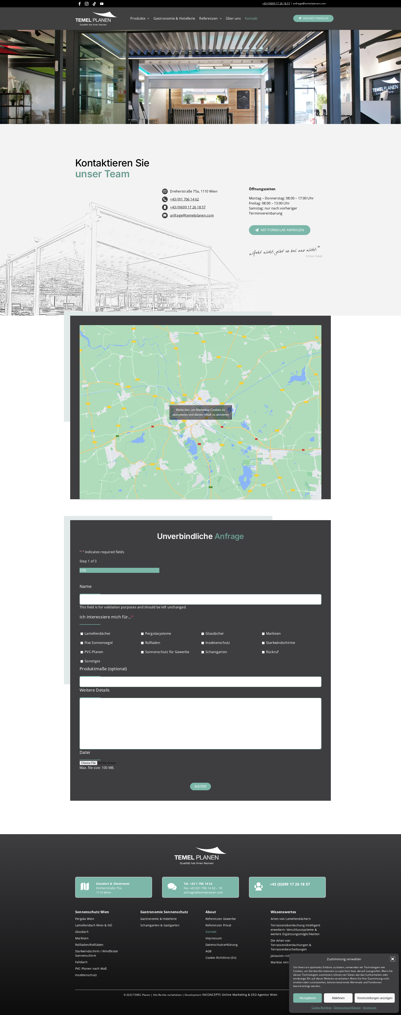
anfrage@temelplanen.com (309, 3)
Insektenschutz (218, 642)
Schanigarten (216, 652)
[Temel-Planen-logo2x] (96, 13)
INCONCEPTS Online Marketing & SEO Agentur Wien (239, 995)
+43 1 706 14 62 (201, 884)
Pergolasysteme (158, 633)
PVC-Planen (94, 652)
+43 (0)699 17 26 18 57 (276, 3)
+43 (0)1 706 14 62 (184, 199)
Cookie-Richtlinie (322, 1007)
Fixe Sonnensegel (99, 642)
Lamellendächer (97, 633)
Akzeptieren (307, 998)
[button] (393, 959)
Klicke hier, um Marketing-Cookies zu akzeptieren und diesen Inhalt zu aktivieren (200, 412)
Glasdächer (215, 633)
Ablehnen (338, 998)
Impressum (369, 1007)
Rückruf (272, 652)
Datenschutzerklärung (347, 1007)
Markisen (273, 633)
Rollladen (152, 642)
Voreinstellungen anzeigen (374, 998)
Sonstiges (92, 661)
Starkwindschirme (280, 642)
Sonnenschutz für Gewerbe (167, 652)
